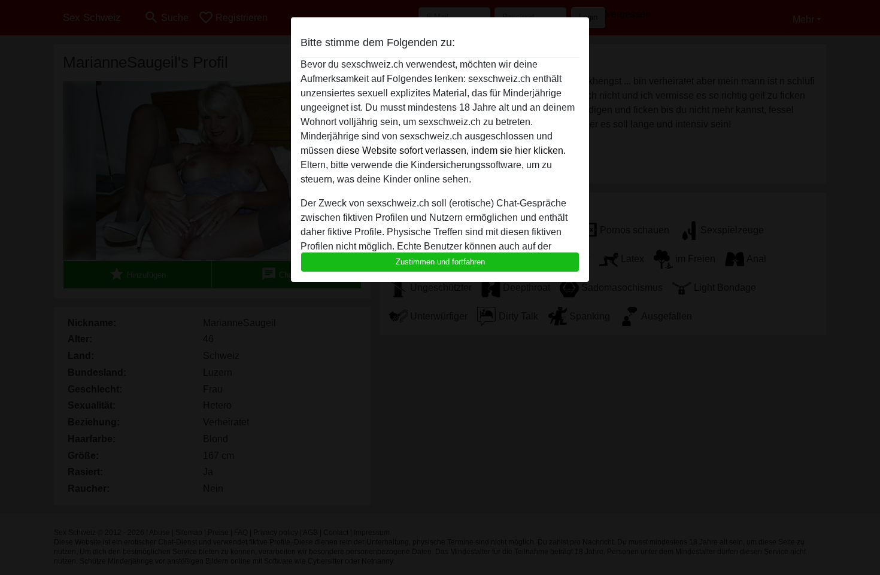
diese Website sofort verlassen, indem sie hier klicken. (451, 150)
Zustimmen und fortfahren (440, 261)
